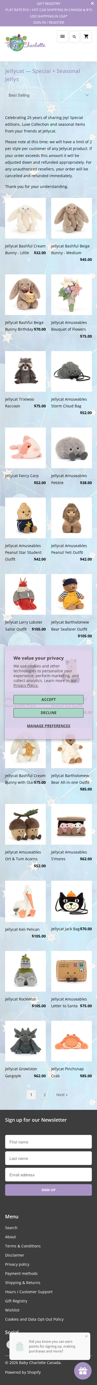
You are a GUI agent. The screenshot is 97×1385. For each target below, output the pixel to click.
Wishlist (12, 1310)
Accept (48, 699)
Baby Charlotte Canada (40, 1362)
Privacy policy (17, 1264)
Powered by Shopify (23, 1372)
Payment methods (21, 1273)
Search (11, 1227)
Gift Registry (16, 1300)
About (10, 1236)
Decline (49, 712)
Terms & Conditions (23, 1245)
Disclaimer (14, 1255)
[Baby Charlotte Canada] (25, 43)
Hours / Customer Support (29, 1291)
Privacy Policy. (26, 685)
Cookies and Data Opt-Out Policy (34, 1319)
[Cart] (86, 36)
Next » (62, 1094)
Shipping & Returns (22, 1282)
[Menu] (62, 36)
